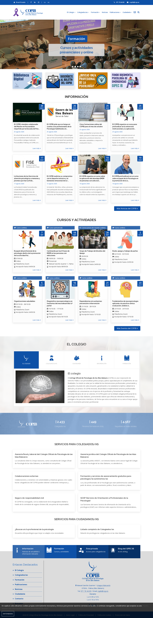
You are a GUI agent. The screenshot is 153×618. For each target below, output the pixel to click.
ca (44, 2)
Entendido (8, 614)
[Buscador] (138, 12)
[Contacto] (135, 12)
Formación (127, 364)
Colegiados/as (51, 364)
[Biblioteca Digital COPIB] (27, 80)
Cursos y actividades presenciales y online (76, 50)
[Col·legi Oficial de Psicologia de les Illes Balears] (28, 12)
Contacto (19, 598)
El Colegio (19, 570)
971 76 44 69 (120, 2)
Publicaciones (21, 584)
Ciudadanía (76, 364)
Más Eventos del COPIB (127, 328)
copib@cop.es (134, 2)
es (48, 2)
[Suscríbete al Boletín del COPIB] (60, 80)
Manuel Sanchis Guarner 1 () (93, 585)
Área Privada (20, 2)
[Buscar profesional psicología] (93, 80)
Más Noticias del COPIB (127, 208)
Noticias (105, 12)
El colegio (26, 364)
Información (101, 364)
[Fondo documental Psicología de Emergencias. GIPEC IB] (125, 80)
